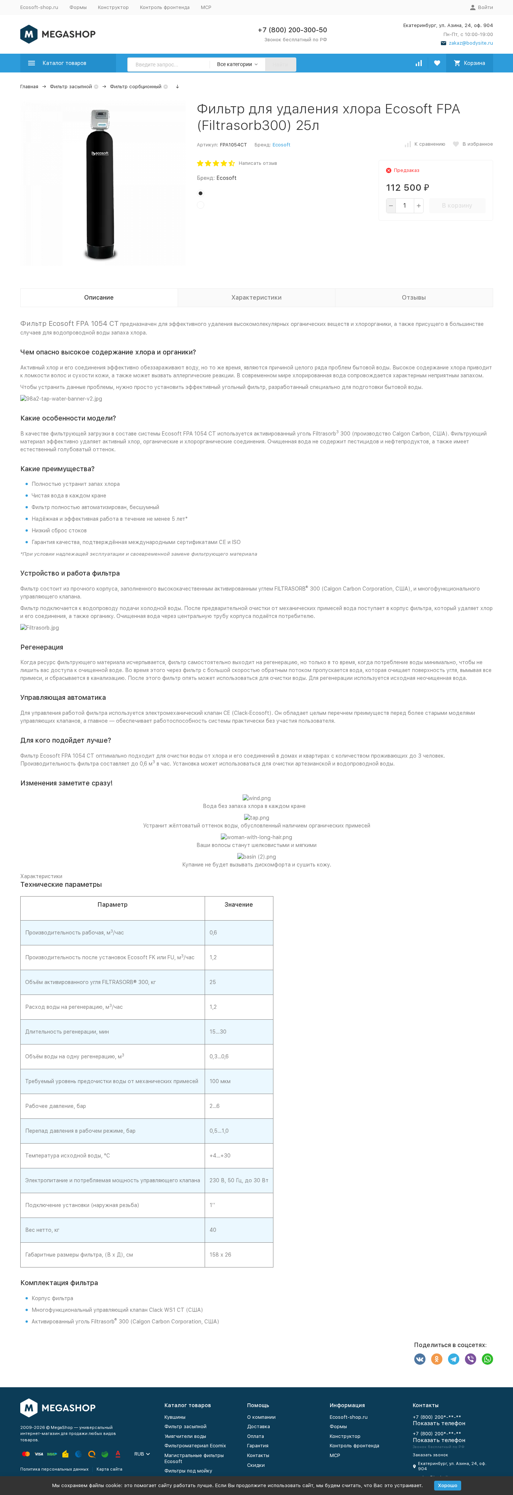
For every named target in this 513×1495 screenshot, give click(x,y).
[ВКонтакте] (419, 1359)
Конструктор (113, 7)
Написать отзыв (258, 163)
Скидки (256, 1465)
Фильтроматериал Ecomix (195, 1445)
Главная (29, 86)
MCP (206, 7)
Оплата (255, 1436)
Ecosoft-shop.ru (39, 7)
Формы (78, 7)
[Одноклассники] (436, 1359)
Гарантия (258, 1445)
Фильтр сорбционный (135, 86)
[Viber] (470, 1359)
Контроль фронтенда (165, 7)
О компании (261, 1417)
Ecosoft (281, 145)
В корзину (457, 205)
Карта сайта (109, 1469)
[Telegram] (453, 1359)
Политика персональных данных (54, 1469)
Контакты (258, 1455)
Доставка (258, 1426)
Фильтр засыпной (71, 86)
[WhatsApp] (487, 1359)
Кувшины (175, 1417)
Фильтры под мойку (188, 1471)
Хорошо (447, 1485)
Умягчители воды (185, 1436)
